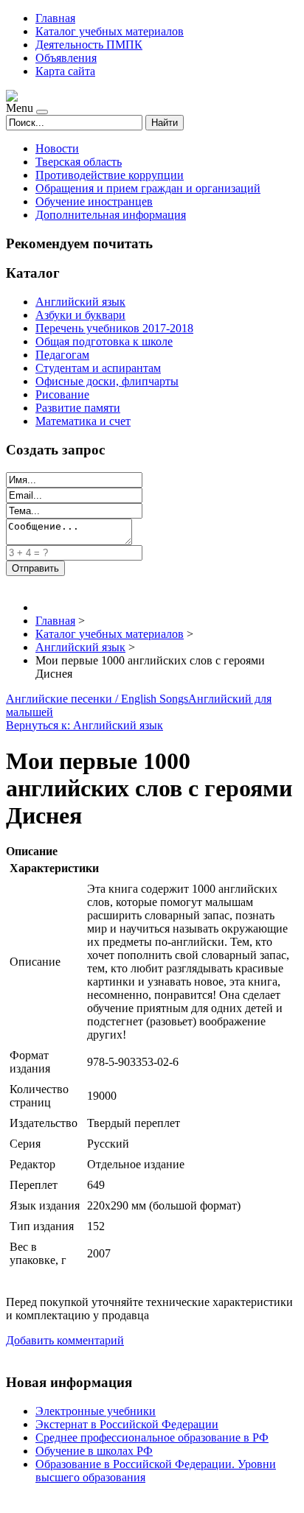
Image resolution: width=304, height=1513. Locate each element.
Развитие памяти (77, 407)
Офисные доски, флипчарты (107, 381)
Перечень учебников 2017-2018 (114, 328)
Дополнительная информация (110, 214)
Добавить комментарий (65, 1340)
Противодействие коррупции (109, 175)
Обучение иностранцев (94, 201)
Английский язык (80, 301)
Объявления (66, 58)
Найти (164, 122)
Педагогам (62, 354)
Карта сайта (65, 71)
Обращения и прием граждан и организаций (147, 188)
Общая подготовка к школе (104, 341)
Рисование (62, 394)
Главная (55, 18)
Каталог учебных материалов (109, 31)
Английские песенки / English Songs (97, 698)
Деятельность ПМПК (88, 44)
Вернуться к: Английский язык (84, 725)
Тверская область (78, 161)
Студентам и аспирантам (98, 368)
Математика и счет (83, 421)
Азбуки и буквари (80, 315)
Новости (57, 148)
